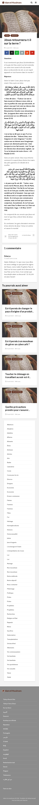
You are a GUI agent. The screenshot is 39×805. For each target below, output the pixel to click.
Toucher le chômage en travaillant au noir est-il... (18, 376)
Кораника (6, 725)
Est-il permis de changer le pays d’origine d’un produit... (19, 310)
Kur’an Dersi (7, 708)
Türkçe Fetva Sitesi (9, 704)
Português (6, 733)
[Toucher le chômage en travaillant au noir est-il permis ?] (19, 362)
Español (6, 750)
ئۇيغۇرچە (6, 754)
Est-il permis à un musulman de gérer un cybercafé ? (19, 343)
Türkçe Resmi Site (9, 699)
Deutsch (6, 716)
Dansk (5, 767)
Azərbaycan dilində (9, 720)
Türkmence (7, 775)
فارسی (5, 737)
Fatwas (7, 35)
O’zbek (5, 741)
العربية (5, 712)
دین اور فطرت (7, 779)
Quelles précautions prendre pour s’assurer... (17, 408)
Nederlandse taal (9, 762)
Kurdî (5, 758)
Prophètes (14, 35)
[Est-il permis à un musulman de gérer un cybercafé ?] (19, 330)
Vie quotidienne (17, 293)
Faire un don (7, 789)
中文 (4, 746)
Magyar (5, 771)
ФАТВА (5, 729)
